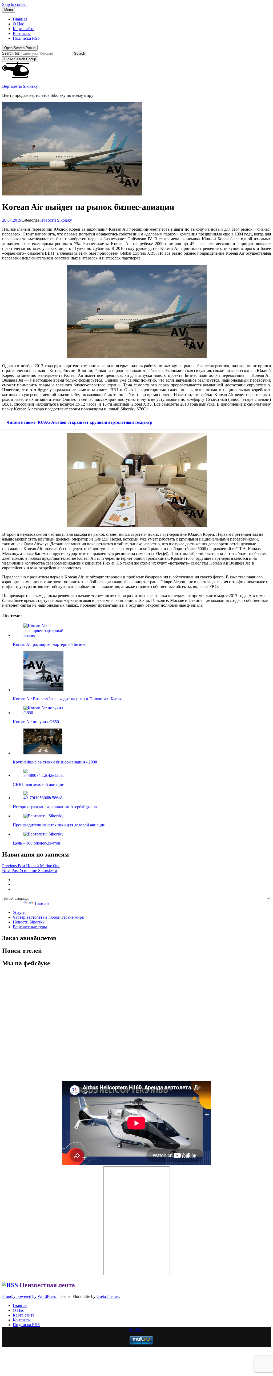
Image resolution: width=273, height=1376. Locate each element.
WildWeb (136, 1329)
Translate (41, 903)
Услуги (19, 912)
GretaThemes (108, 1296)
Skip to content (14, 4)
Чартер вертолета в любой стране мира (48, 917)
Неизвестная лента (47, 1285)
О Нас (18, 24)
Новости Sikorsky (56, 220)
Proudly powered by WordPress (29, 1296)
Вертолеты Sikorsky (20, 86)
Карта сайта (23, 28)
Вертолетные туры (30, 927)
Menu (8, 10)
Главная (20, 19)
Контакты (22, 33)
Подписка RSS (26, 38)
